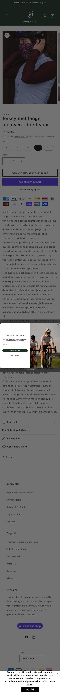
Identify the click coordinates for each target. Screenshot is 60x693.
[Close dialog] (58, 325)
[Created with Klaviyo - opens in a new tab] (30, 369)
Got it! (30, 689)
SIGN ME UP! (15, 350)
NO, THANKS (15, 355)
